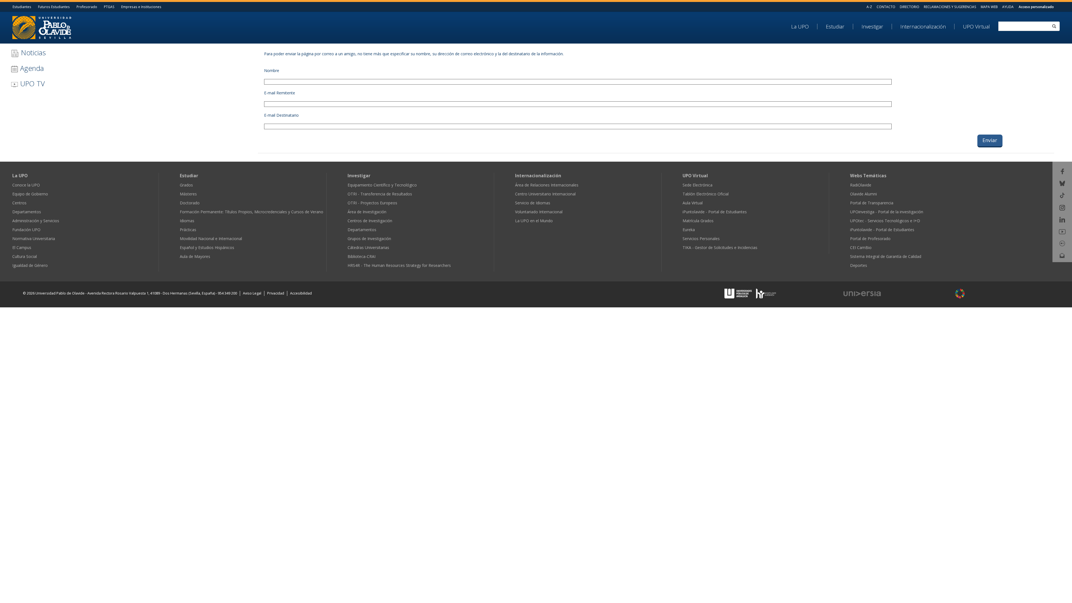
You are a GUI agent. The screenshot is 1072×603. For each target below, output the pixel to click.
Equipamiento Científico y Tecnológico (382, 185)
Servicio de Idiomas (532, 202)
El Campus (21, 247)
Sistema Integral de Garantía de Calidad (885, 256)
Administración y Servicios (35, 220)
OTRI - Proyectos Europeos (372, 202)
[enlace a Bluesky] (1062, 183)
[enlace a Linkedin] (1062, 219)
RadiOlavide (860, 185)
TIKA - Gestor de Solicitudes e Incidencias (720, 247)
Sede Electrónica (697, 185)
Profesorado (86, 6)
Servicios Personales (701, 238)
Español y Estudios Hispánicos (207, 247)
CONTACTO (886, 6)
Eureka (689, 229)
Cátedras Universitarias (368, 247)
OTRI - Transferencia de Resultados (380, 194)
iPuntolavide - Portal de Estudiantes (715, 211)
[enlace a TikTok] (1062, 195)
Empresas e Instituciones (141, 6)
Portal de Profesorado (870, 238)
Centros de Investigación (370, 220)
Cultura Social (24, 256)
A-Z (869, 6)
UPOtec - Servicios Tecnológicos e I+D (885, 220)
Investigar (872, 26)
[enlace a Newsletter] (1062, 255)
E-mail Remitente (279, 92)
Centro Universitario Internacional (545, 194)
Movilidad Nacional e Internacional (211, 238)
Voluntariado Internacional (539, 211)
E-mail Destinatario (281, 115)
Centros (19, 202)
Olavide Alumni (863, 194)
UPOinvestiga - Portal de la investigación (886, 211)
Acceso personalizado (1036, 6)
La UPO (800, 26)
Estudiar (835, 26)
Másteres (188, 194)
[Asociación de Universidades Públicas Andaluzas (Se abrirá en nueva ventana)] (738, 293)
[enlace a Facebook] (1062, 171)
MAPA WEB (989, 6)
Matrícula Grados (698, 220)
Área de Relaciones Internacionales (546, 185)
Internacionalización (923, 26)
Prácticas (188, 229)
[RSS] (1062, 267)
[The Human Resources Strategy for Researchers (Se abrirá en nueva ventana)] (766, 293)
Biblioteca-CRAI (361, 256)
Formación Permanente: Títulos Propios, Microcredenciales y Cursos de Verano (251, 211)
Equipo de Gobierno (30, 194)
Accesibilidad (301, 293)
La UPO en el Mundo (534, 220)
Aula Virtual (693, 202)
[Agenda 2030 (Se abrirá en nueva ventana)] (960, 293)
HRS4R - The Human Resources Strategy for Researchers (399, 265)
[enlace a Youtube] (1062, 231)
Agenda (31, 68)
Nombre (271, 70)
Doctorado (190, 202)
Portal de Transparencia (871, 202)
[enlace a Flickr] (1062, 243)
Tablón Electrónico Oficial (706, 194)
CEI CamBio (861, 247)
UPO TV (31, 83)
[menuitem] (804, 26)
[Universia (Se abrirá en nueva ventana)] (893, 294)
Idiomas (187, 220)
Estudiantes (22, 6)
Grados (186, 185)
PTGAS (109, 6)
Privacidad (275, 293)
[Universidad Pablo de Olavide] (41, 27)
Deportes (858, 265)
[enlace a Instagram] (1062, 207)
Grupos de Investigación (369, 238)
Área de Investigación (367, 211)
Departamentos (26, 211)
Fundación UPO (26, 229)
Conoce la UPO (26, 185)
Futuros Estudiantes (54, 6)
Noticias (32, 52)
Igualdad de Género (30, 265)
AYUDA (1008, 6)
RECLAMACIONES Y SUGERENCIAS (950, 6)
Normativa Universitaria (33, 238)
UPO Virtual (976, 26)
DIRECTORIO (909, 6)
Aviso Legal (252, 293)
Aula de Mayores (195, 256)
